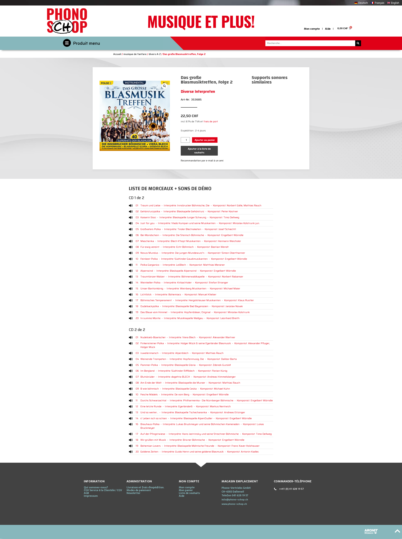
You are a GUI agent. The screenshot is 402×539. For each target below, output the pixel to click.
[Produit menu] (67, 43)
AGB (86, 493)
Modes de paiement (139, 490)
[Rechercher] (358, 43)
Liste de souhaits (189, 493)
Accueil (117, 54)
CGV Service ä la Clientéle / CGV (103, 490)
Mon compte (312, 29)
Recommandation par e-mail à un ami (202, 161)
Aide (328, 29)
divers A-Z (155, 54)
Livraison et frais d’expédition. (145, 487)
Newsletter (133, 493)
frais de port (211, 121)
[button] (164, 86)
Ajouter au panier (205, 140)
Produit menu (86, 43)
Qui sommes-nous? (96, 487)
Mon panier (186, 490)
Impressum (91, 495)
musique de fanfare (135, 54)
